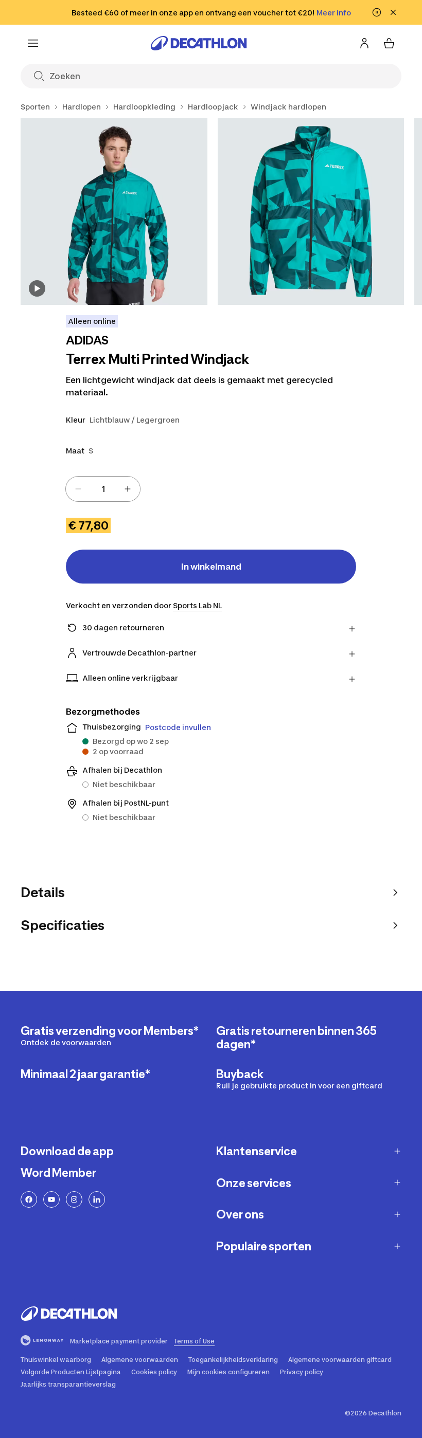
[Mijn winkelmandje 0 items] (389, 43)
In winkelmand (211, 566)
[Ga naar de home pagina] (198, 43)
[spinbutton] (103, 489)
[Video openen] (37, 288)
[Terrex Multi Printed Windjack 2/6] (311, 211)
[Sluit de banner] (393, 12)
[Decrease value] (78, 489)
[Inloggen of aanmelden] (364, 43)
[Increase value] (127, 489)
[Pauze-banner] (376, 12)
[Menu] (33, 43)
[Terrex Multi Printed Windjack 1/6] (114, 211)
